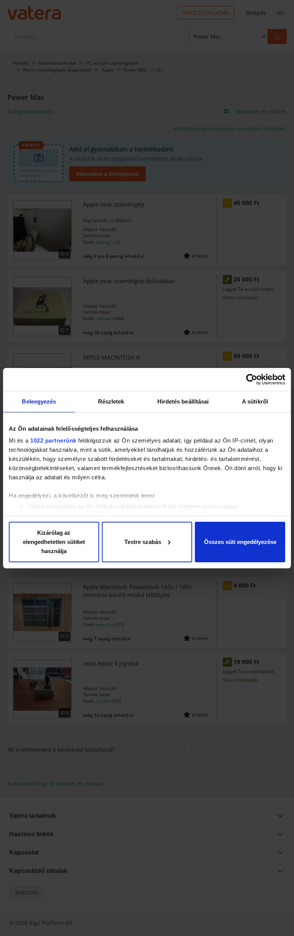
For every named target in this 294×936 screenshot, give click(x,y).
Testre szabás (142, 542)
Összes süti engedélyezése (240, 542)
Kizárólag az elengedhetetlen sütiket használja (54, 541)
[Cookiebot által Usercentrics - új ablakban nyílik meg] (251, 379)
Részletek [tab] (111, 401)
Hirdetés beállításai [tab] (183, 401)
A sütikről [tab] (255, 401)
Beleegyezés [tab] (39, 401)
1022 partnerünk (53, 440)
